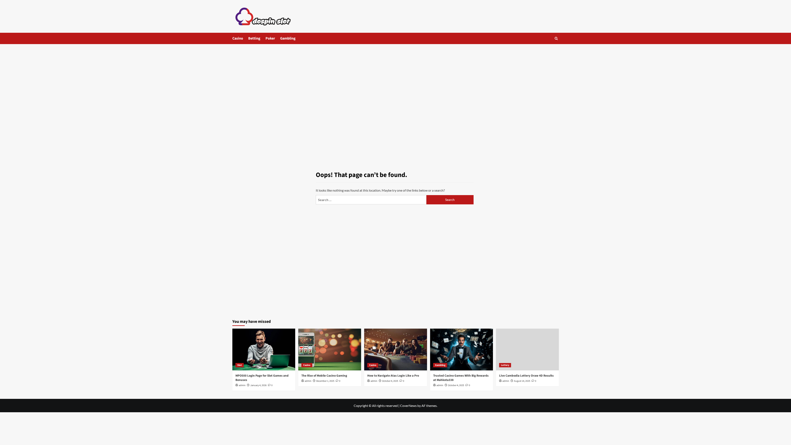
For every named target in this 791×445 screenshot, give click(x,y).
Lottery (505, 365)
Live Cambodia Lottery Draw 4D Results (526, 376)
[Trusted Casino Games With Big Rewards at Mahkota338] (461, 349)
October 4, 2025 (390, 381)
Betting (254, 38)
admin (242, 385)
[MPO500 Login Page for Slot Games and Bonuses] (263, 349)
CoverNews (408, 406)
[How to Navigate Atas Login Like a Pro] (395, 349)
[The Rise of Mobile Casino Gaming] (329, 349)
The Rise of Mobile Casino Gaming (324, 376)
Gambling (288, 38)
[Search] (556, 38)
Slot (239, 365)
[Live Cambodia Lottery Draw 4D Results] (527, 349)
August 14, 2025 (522, 381)
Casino (237, 38)
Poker (270, 38)
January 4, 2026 (258, 385)
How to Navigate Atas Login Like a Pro (393, 376)
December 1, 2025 (325, 381)
